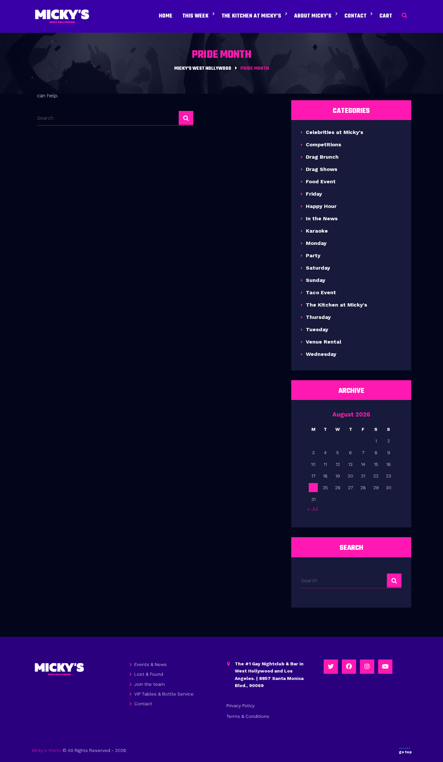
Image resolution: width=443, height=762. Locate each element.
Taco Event (321, 292)
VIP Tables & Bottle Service (164, 693)
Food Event (321, 181)
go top (405, 752)
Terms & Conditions (247, 716)
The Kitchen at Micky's (336, 305)
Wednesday (321, 354)
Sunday (315, 280)
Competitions (323, 144)
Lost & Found (148, 674)
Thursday (318, 317)
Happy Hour (321, 206)
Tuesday (317, 329)
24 (313, 487)
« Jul (312, 509)
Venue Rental (323, 342)
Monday (316, 243)
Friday (314, 194)
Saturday (318, 268)
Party (313, 255)
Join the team (149, 684)
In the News (322, 218)
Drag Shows (321, 169)
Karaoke (317, 231)
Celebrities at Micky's (334, 132)
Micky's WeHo (46, 750)
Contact (143, 703)
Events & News (150, 664)
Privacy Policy (240, 705)
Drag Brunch (322, 157)
